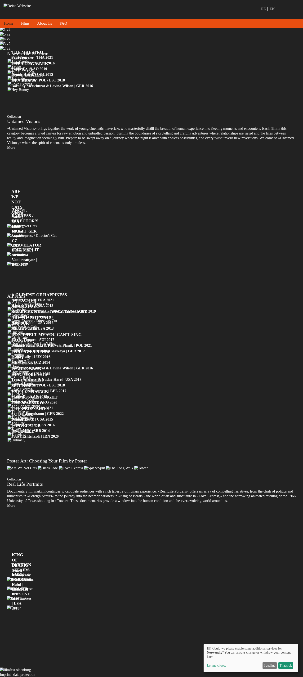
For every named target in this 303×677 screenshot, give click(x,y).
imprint (5, 675)
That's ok (286, 665)
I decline (269, 665)
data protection (24, 675)
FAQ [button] (63, 23)
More (11, 147)
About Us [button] (44, 23)
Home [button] (8, 23)
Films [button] (25, 23)
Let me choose (216, 665)
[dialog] (251, 658)
